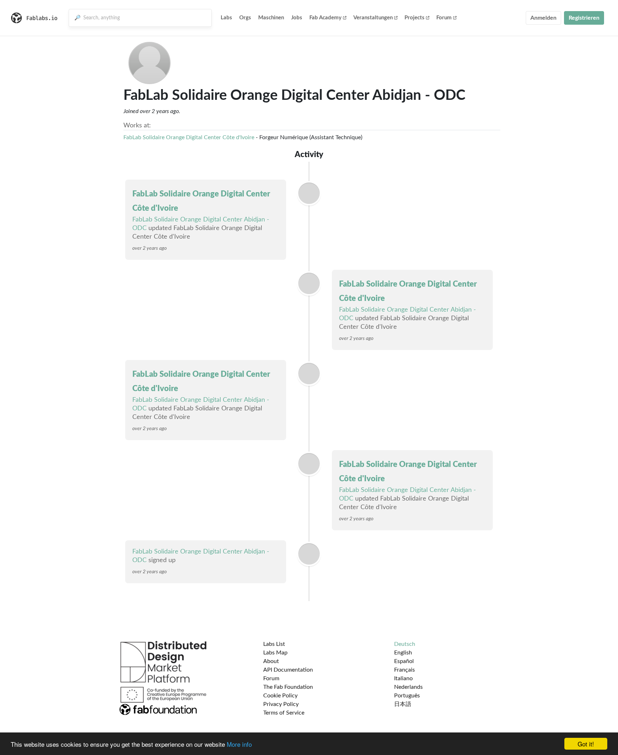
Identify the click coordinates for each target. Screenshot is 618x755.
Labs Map (275, 653)
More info (239, 744)
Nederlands (408, 687)
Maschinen (271, 17)
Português (407, 695)
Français (404, 670)
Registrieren (584, 18)
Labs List (274, 644)
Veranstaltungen (373, 17)
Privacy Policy (281, 704)
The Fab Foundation (288, 687)
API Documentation (288, 670)
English (403, 653)
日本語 (402, 704)
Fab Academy (325, 17)
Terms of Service (283, 713)
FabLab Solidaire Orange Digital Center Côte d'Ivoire (188, 137)
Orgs (245, 17)
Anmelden (543, 18)
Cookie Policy (280, 695)
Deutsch (404, 644)
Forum (444, 17)
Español (404, 661)
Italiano (403, 678)
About (271, 661)
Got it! (586, 743)
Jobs (296, 17)
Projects (414, 17)
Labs (226, 17)
